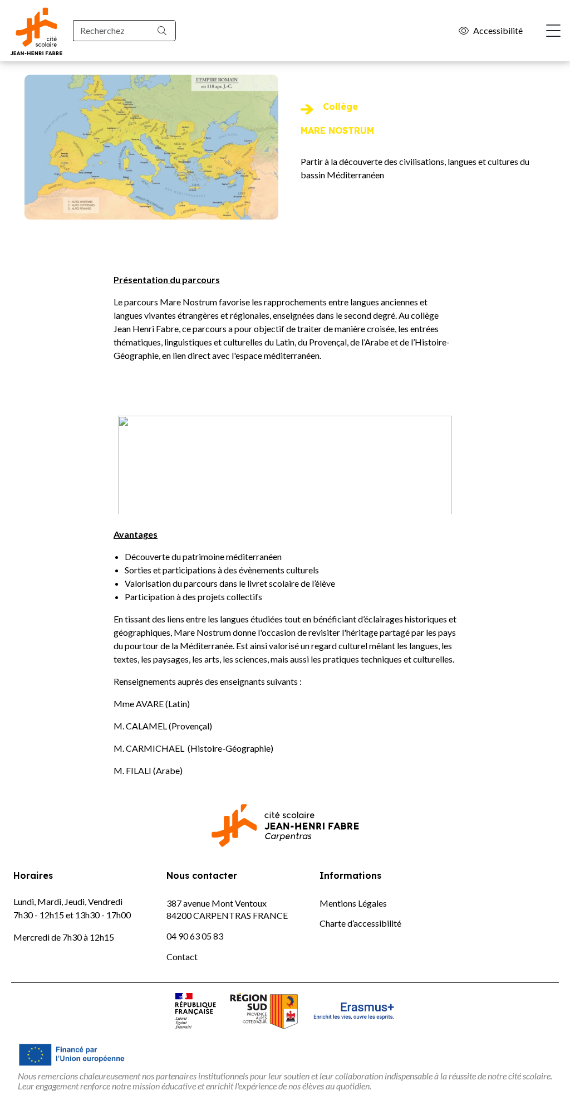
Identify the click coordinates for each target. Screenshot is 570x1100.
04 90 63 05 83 (194, 936)
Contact (182, 956)
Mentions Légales (353, 903)
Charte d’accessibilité (360, 923)
